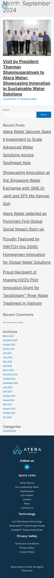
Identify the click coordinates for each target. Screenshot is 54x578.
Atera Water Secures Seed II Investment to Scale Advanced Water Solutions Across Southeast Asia (27, 147)
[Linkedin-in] (27, 467)
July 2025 (7, 353)
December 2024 (10, 374)
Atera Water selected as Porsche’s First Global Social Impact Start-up (25, 221)
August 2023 (8, 400)
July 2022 (7, 417)
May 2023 (7, 404)
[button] (50, 5)
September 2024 (10, 383)
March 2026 (8, 336)
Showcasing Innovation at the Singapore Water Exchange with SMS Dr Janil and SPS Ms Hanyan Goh (26, 188)
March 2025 (8, 370)
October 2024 (9, 378)
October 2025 (9, 344)
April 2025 (7, 366)
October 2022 (9, 413)
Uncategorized (9, 99)
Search (6, 110)
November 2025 (10, 340)
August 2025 (8, 349)
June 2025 (7, 357)
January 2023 (9, 408)
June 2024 (7, 387)
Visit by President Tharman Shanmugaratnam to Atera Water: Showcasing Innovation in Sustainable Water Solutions (26, 77)
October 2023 (9, 396)
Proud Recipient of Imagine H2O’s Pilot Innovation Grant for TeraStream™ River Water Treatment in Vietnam (25, 288)
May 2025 (7, 361)
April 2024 (7, 391)
